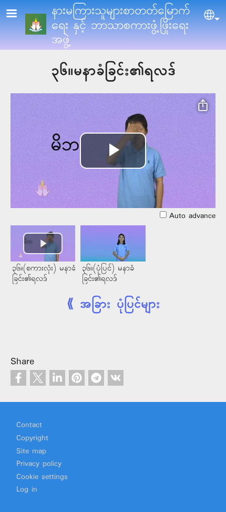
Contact (29, 425)
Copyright (32, 438)
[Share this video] (202, 105)
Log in (26, 490)
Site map (31, 451)
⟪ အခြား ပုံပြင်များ (113, 304)
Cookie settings (42, 477)
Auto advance (192, 216)
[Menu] (17, 14)
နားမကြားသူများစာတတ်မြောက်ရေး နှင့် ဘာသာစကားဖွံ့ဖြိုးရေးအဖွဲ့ (121, 25)
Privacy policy (38, 464)
